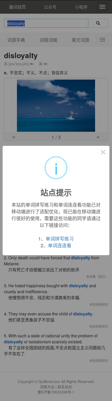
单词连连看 (59, 245)
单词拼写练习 (60, 238)
